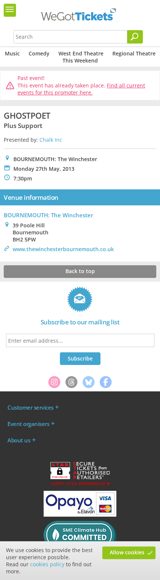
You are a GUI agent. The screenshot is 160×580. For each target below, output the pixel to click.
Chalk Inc (50, 139)
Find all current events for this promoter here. (81, 89)
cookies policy (47, 564)
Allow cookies (127, 552)
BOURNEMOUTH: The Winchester (48, 215)
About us (18, 440)
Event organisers (28, 423)
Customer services (30, 407)
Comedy (39, 53)
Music (12, 53)
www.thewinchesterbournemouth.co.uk (63, 249)
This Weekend (80, 60)
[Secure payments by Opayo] (80, 515)
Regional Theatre (134, 53)
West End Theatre (80, 53)
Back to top (80, 271)
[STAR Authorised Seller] (80, 484)
